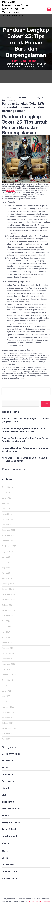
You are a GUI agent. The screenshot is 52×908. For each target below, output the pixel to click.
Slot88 (5, 815)
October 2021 (7, 723)
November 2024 (8, 600)
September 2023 (9, 675)
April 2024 (6, 637)
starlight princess (11, 822)
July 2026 (6, 493)
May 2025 (6, 568)
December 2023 (8, 659)
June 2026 (6, 498)
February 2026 (8, 519)
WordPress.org (9, 878)
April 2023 (6, 702)
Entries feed (8, 865)
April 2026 (6, 509)
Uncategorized (29, 60)
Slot (4, 795)
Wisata (5, 843)
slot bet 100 (8, 802)
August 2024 (7, 616)
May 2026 (6, 503)
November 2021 (8, 718)
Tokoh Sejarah (9, 829)
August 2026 (7, 487)
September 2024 (9, 610)
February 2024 (8, 648)
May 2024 (6, 632)
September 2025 (9, 546)
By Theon (22, 98)
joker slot (10, 190)
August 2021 (7, 734)
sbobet (5, 788)
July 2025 (6, 557)
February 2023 (8, 707)
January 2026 (8, 525)
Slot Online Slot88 (11, 809)
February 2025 (8, 584)
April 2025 (6, 573)
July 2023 (6, 686)
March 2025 (7, 578)
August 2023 (7, 680)
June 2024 (6, 627)
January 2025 (8, 589)
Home (15, 60)
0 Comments (9, 100)
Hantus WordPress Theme (39, 902)
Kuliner (5, 767)
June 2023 (6, 691)
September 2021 (9, 728)
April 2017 (6, 739)
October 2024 (8, 605)
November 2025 (8, 535)
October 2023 (8, 669)
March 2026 (7, 514)
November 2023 (8, 664)
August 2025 (7, 552)
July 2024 (6, 621)
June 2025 (6, 562)
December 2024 (8, 594)
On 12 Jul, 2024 (8, 98)
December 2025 (8, 530)
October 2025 (8, 541)
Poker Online (8, 781)
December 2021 (8, 712)
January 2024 (8, 653)
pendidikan (7, 774)
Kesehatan (7, 761)
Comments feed (10, 871)
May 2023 (6, 696)
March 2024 (7, 643)
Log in (5, 858)
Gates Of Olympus (11, 754)
